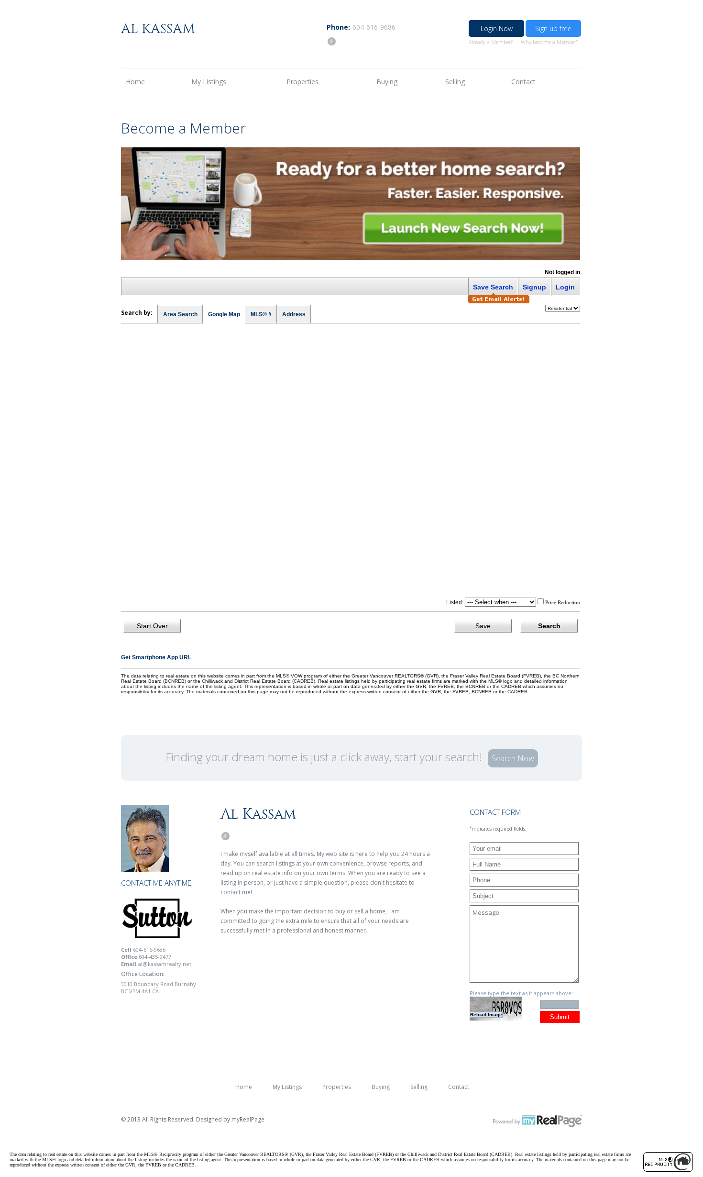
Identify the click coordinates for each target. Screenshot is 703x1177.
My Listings (208, 81)
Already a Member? (491, 41)
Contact (523, 81)
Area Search (180, 314)
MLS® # (261, 314)
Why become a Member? (549, 41)
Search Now (513, 758)
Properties (302, 81)
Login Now (497, 28)
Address (294, 314)
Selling (455, 81)
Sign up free (553, 28)
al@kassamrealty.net (164, 963)
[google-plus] (331, 41)
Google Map (224, 314)
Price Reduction (562, 602)
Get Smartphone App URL (156, 657)
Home (135, 81)
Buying (386, 81)
